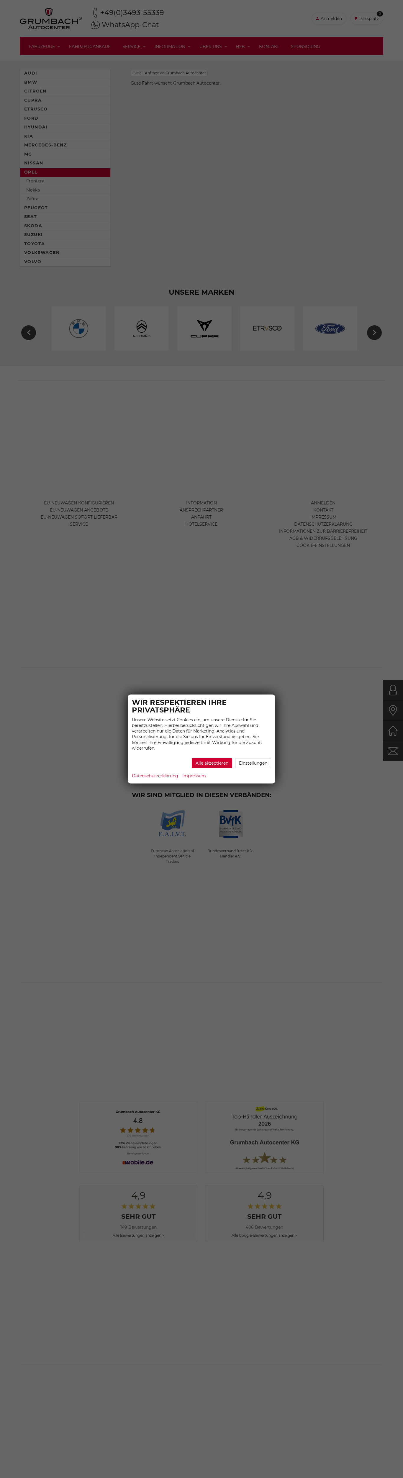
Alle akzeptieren (212, 763)
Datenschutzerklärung (155, 775)
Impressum (194, 775)
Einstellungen (253, 763)
